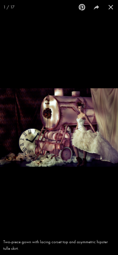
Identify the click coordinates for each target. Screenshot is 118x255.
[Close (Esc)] (111, 7)
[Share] (96, 7)
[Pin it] (82, 7)
